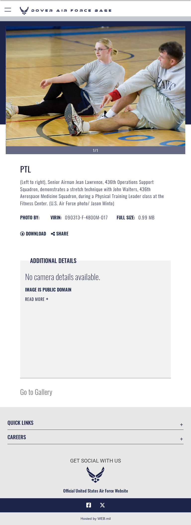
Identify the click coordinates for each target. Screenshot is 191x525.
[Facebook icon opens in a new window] (88, 505)
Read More (35, 299)
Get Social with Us (95, 461)
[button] (8, 10)
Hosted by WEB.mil (96, 519)
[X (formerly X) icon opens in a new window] (102, 505)
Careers (16, 437)
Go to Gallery (36, 391)
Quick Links (20, 422)
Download (35, 233)
